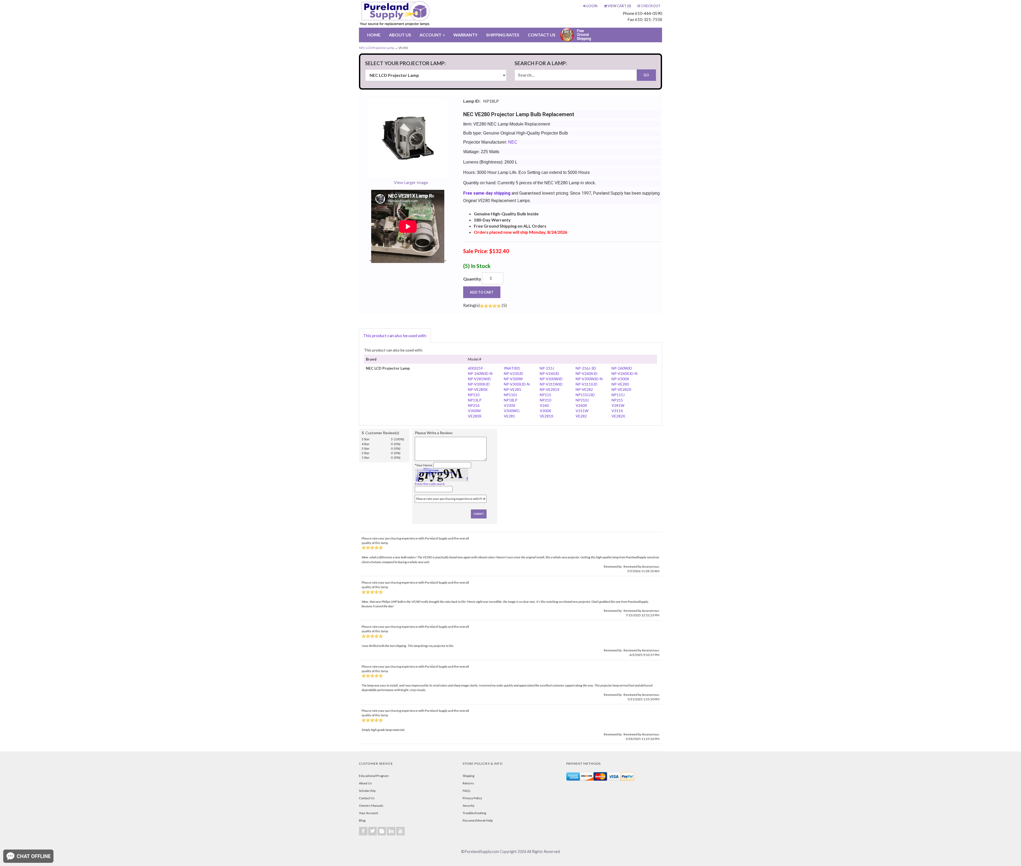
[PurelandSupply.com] (420, 14)
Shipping (468, 776)
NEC (512, 142)
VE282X (618, 416)
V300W (474, 410)
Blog (362, 820)
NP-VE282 (584, 389)
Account (431, 34)
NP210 (545, 400)
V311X (617, 410)
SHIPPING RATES (502, 34)
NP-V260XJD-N (624, 373)
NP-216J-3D (586, 368)
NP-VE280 (620, 384)
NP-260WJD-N (480, 373)
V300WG (512, 410)
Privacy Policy (472, 798)
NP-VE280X (478, 389)
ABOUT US (400, 34)
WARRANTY (465, 34)
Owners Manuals (371, 806)
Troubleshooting (474, 813)
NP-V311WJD (551, 384)
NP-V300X (620, 378)
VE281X (546, 416)
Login (592, 6)
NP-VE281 (512, 389)
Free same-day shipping (486, 193)
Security (468, 806)
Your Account (368, 813)
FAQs (467, 791)
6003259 (475, 368)
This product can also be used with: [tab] (395, 335)
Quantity (472, 278)
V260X (581, 405)
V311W (582, 410)
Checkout (650, 6)
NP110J (510, 394)
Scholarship (367, 791)
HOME (373, 34)
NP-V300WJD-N (589, 378)
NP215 (617, 400)
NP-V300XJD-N (517, 384)
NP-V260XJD (586, 373)
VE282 (581, 416)
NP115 (545, 394)
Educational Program (374, 776)
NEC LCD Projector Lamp (376, 48)
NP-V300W (513, 378)
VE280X (475, 416)
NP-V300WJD (551, 378)
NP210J (582, 400)
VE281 (509, 416)
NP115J (618, 394)
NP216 (473, 405)
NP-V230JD (513, 373)
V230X (509, 405)
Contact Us (367, 798)
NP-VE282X (621, 389)
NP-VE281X (549, 389)
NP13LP (475, 400)
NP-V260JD (549, 373)
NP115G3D (585, 394)
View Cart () (619, 6)
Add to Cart (481, 292)
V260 (544, 405)
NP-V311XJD (586, 384)
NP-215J (547, 368)
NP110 (473, 394)
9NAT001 (512, 368)
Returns (468, 783)
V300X (545, 410)
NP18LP (510, 400)
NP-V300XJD (479, 384)
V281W (618, 405)
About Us (365, 783)
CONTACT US (541, 34)
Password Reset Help (478, 820)
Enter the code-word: (430, 484)
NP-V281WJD (479, 378)
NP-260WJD (622, 368)
